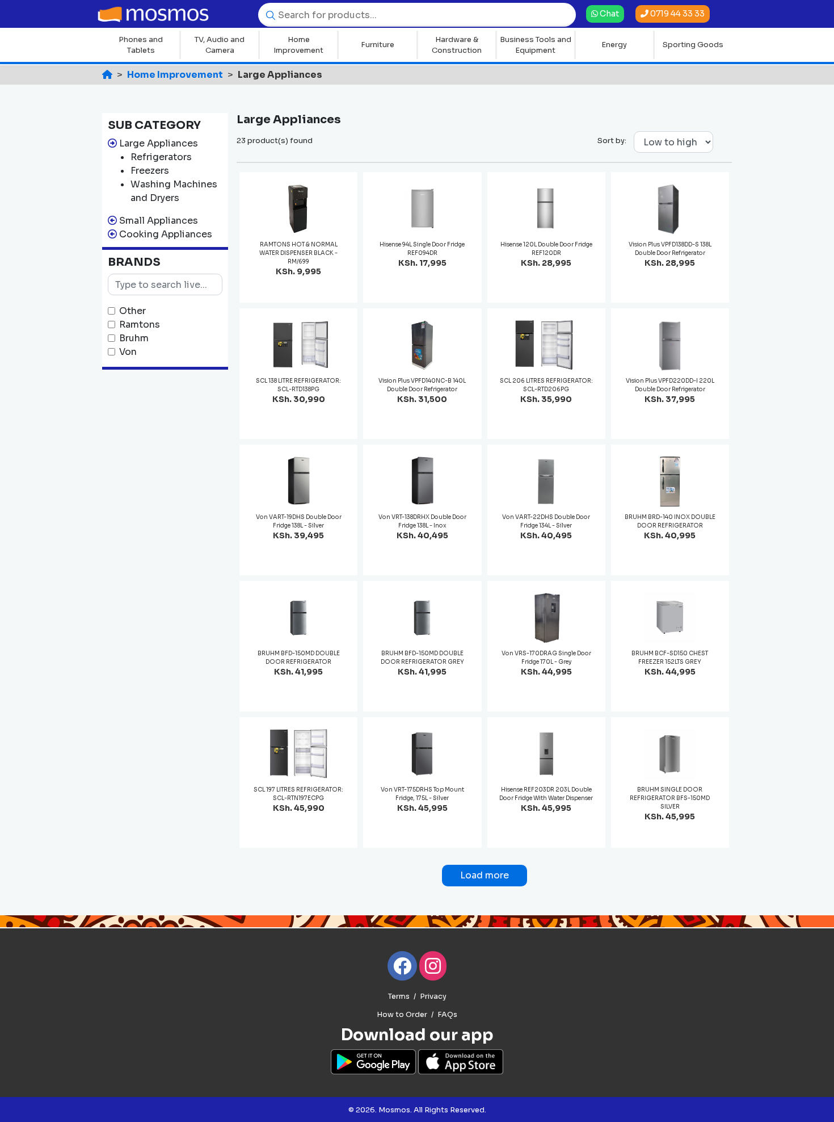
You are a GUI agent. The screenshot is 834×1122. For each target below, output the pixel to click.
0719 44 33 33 (676, 14)
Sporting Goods (693, 44)
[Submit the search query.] (267, 14)
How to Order (402, 1014)
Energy (614, 44)
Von (128, 352)
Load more (484, 875)
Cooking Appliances (165, 234)
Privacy (433, 996)
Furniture (377, 44)
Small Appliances (158, 221)
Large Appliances (158, 143)
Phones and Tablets (141, 45)
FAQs (447, 1014)
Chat (608, 13)
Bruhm (134, 338)
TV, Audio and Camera (220, 45)
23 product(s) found (275, 140)
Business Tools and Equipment (535, 45)
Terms (399, 996)
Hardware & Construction (457, 45)
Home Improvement (298, 45)
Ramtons (139, 324)
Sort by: (611, 140)
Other (132, 311)
